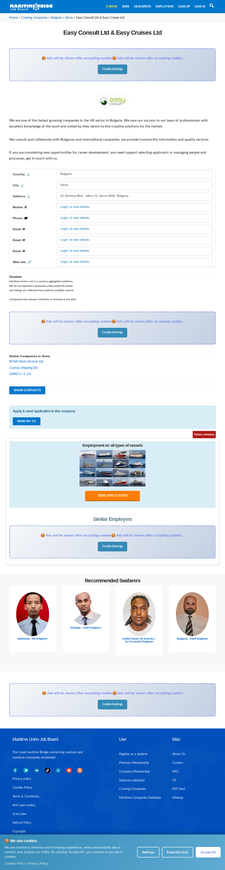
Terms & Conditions (26, 796)
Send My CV (26, 421)
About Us (178, 754)
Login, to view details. (75, 206)
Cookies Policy (14, 863)
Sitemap (177, 797)
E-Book (111, 6)
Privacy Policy (38, 863)
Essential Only (177, 852)
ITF (174, 780)
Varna (69, 17)
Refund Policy (22, 822)
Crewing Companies (132, 789)
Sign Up (184, 6)
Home (13, 17)
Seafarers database (132, 780)
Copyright (19, 831)
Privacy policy (22, 778)
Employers (165, 6)
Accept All (208, 852)
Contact (177, 762)
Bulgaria (56, 17)
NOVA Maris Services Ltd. (26, 361)
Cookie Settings (112, 69)
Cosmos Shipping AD (23, 368)
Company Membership (134, 771)
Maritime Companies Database (140, 797)
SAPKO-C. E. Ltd (20, 374)
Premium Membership (134, 762)
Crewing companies (34, 17)
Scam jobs (19, 814)
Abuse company (204, 434)
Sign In (199, 6)
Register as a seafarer (133, 754)
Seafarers (142, 6)
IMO (175, 771)
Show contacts (27, 390)
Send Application (112, 495)
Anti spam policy (24, 805)
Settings (148, 852)
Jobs (125, 6)
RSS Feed (178, 789)
